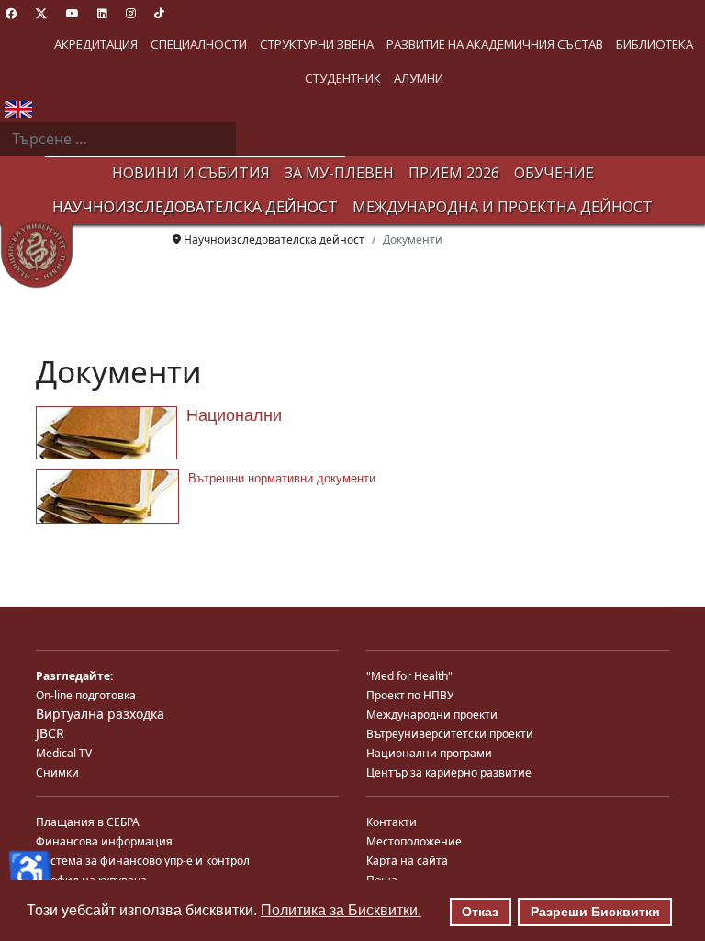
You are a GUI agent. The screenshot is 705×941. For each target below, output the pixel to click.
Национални (234, 415)
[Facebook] (11, 13)
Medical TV (64, 753)
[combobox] (118, 139)
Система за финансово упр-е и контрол (143, 860)
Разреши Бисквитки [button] (595, 911)
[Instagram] (131, 13)
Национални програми (429, 753)
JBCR (50, 733)
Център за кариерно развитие (449, 772)
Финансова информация (104, 841)
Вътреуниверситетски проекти (449, 734)
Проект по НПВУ (409, 695)
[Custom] (159, 13)
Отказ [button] (480, 911)
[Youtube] (72, 13)
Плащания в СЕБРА (88, 822)
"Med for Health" (409, 676)
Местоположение (414, 841)
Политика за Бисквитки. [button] (341, 910)
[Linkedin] (102, 13)
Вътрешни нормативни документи (281, 478)
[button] (96, 45)
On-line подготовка (86, 695)
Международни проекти (432, 714)
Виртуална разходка (100, 713)
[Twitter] (41, 13)
